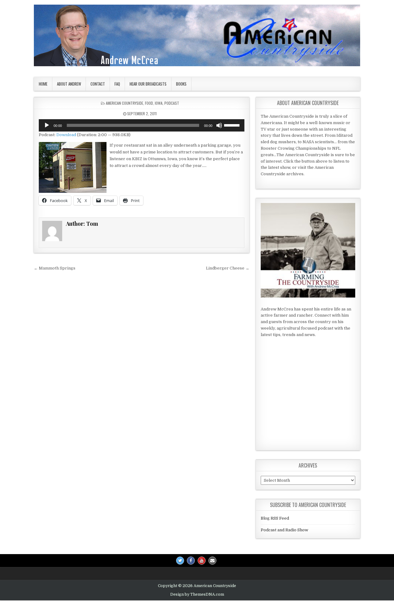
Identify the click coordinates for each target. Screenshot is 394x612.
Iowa (159, 103)
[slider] (232, 124)
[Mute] (219, 125)
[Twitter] (180, 561)
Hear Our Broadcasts (148, 84)
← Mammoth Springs (54, 268)
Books (181, 84)
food (149, 103)
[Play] (47, 125)
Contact (97, 84)
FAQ (117, 84)
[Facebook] (191, 561)
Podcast (171, 103)
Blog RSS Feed (275, 518)
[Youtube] (202, 561)
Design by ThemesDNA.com (197, 594)
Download (66, 134)
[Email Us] (212, 561)
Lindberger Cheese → (227, 268)
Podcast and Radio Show (284, 530)
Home (43, 84)
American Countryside (124, 103)
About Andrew (69, 84)
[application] (141, 125)
